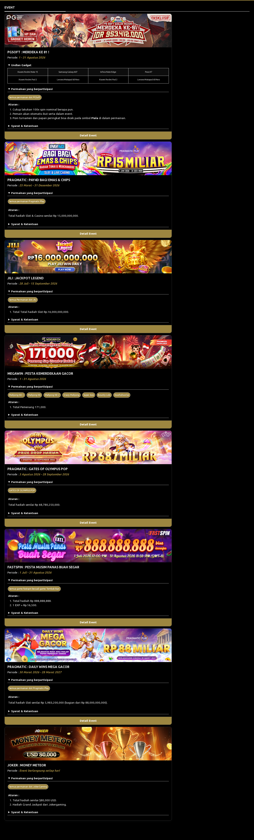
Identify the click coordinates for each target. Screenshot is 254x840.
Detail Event (88, 135)
